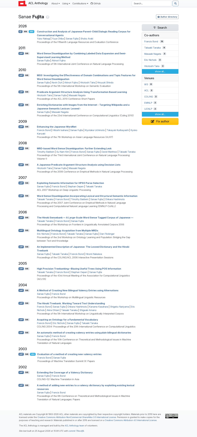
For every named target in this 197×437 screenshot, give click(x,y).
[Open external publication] (20, 31)
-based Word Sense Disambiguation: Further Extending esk (74, 148)
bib (25, 31)
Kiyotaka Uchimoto (95, 130)
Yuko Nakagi (43, 38)
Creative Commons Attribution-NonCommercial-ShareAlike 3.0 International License (76, 417)
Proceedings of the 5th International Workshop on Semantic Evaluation (74, 86)
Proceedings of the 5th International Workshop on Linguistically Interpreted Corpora (80, 313)
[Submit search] (175, 3)
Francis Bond (44, 130)
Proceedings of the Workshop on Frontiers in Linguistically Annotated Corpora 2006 (80, 224)
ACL (146, 90)
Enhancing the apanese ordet (56, 126)
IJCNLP (148, 108)
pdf (21, 53)
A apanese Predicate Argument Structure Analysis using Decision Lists (78, 164)
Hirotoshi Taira (87, 82)
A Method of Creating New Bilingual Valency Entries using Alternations (77, 290)
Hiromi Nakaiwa (94, 254)
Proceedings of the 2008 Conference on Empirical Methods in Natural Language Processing (85, 171)
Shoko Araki (86, 38)
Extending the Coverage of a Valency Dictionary (65, 372)
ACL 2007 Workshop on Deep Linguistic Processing (64, 189)
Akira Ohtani (53, 310)
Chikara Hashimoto (115, 199)
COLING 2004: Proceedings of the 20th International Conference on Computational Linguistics (86, 326)
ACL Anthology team (74, 425)
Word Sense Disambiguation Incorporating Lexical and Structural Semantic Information (87, 195)
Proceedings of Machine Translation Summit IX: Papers (66, 361)
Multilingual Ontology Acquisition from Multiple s (67, 230)
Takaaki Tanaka (127, 151)
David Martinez (109, 151)
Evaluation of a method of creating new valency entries (69, 354)
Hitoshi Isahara (60, 130)
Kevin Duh (57, 82)
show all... (160, 71)
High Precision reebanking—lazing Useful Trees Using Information (79, 268)
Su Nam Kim (62, 151)
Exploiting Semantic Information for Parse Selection (70, 183)
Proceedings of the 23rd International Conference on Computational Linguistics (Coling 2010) (85, 115)
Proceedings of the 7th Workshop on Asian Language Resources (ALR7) (75, 137)
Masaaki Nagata (77, 95)
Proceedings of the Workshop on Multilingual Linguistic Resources (71, 297)
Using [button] (65, 3)
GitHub (97, 3)
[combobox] (151, 3)
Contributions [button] (79, 3)
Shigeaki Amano (87, 310)
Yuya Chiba (58, 38)
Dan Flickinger (107, 233)
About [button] (54, 3)
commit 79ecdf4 (76, 431)
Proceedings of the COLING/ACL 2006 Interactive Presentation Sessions (75, 257)
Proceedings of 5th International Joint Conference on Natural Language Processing (80, 63)
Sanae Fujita (72, 38)
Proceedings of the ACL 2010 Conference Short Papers (66, 98)
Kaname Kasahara (98, 306)
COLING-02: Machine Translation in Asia (58, 379)
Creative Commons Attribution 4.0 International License (131, 420)
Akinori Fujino (59, 60)
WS (146, 84)
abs (31, 31)
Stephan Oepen (75, 186)
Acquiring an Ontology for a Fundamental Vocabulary (67, 319)
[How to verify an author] (47, 16)
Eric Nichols (43, 233)
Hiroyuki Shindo (105, 82)
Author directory (169, 17)
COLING (148, 96)
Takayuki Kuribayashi (118, 130)
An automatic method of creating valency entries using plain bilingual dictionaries (84, 332)
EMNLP (148, 102)
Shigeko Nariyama (119, 306)
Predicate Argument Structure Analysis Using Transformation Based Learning (82, 91)
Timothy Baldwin (45, 151)
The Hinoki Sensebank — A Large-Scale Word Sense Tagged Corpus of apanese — (85, 217)
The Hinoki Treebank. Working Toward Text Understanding (71, 303)
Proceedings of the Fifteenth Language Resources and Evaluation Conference (77, 42)
